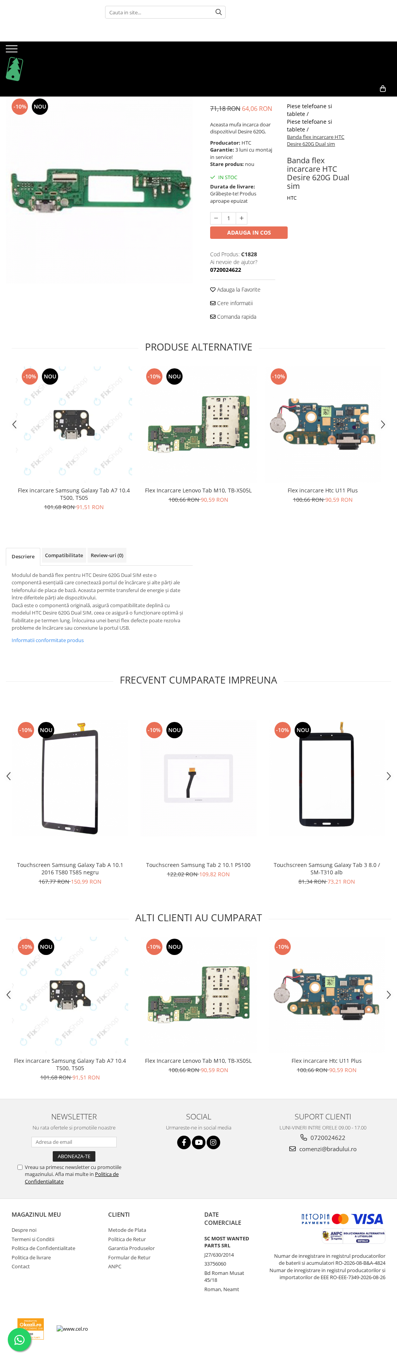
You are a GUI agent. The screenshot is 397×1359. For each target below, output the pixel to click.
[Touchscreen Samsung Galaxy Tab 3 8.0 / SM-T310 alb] (327, 778)
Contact (21, 1266)
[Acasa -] (44, 61)
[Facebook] (184, 1142)
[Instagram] (213, 1142)
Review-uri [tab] (107, 555)
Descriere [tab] (23, 556)
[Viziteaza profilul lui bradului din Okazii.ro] (30, 1329)
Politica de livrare (31, 1257)
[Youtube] (198, 1142)
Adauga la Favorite (238, 289)
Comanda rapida (236, 316)
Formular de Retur (129, 1257)
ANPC (114, 1266)
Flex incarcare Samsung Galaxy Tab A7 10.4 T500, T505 (74, 494)
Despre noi (24, 1229)
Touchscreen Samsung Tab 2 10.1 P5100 (198, 865)
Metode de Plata (127, 1229)
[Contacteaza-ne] (364, 101)
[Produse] (12, 51)
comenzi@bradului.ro (327, 1149)
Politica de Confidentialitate (43, 1248)
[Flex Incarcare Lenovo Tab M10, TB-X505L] (198, 424)
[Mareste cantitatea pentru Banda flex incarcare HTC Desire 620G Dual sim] (241, 218)
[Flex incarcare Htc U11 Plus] (323, 424)
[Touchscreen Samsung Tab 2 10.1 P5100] (198, 778)
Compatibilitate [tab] (64, 555)
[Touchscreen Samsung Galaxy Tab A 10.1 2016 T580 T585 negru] (70, 778)
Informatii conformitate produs (48, 640)
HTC (292, 197)
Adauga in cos (249, 232)
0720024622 (327, 1137)
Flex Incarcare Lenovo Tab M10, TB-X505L (198, 490)
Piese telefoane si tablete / (309, 109)
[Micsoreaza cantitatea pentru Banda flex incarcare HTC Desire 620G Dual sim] (216, 218)
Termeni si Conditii (33, 1239)
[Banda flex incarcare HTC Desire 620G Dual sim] (99, 190)
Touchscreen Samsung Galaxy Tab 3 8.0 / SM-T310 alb (327, 868)
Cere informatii (234, 303)
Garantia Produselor (131, 1248)
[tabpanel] (99, 190)
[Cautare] (219, 12)
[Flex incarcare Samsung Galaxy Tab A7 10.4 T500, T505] (74, 424)
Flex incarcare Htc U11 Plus (323, 490)
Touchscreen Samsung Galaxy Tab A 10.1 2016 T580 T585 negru (70, 868)
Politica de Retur (127, 1239)
